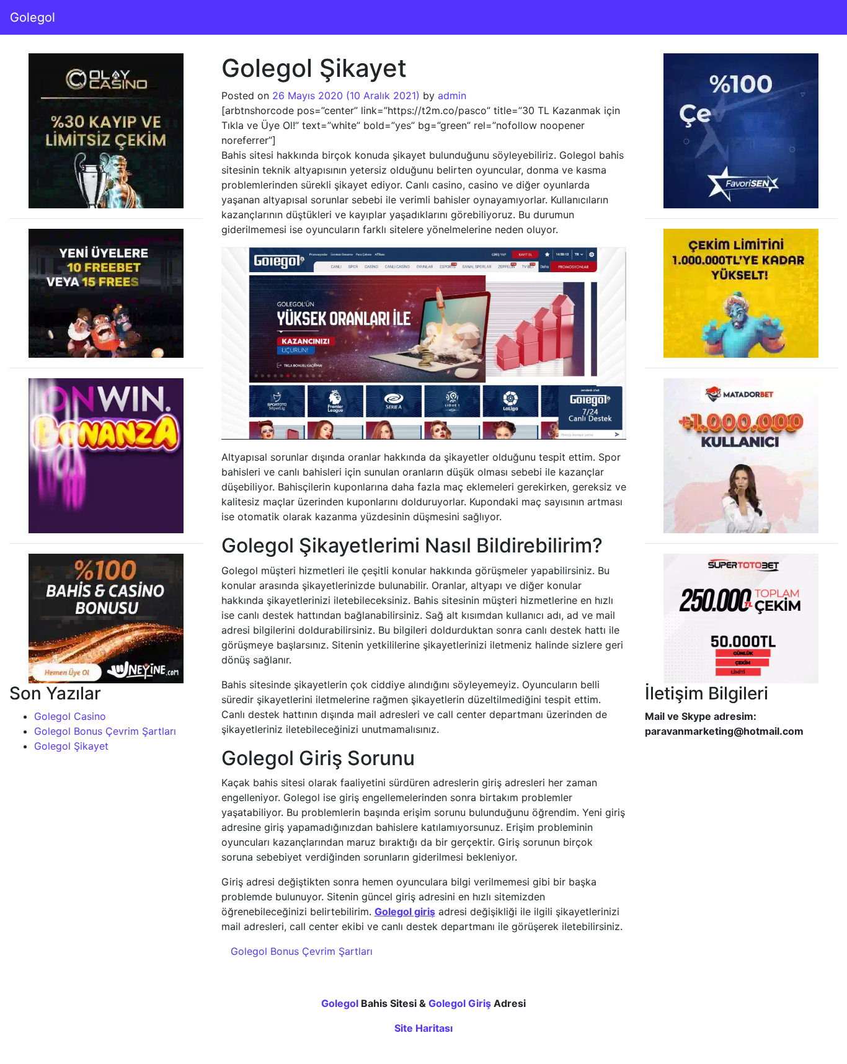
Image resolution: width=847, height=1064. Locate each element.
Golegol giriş (405, 911)
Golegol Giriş (459, 1003)
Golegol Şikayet (71, 746)
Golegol (32, 17)
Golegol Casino (70, 716)
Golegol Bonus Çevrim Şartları (105, 731)
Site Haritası (423, 1028)
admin (452, 95)
